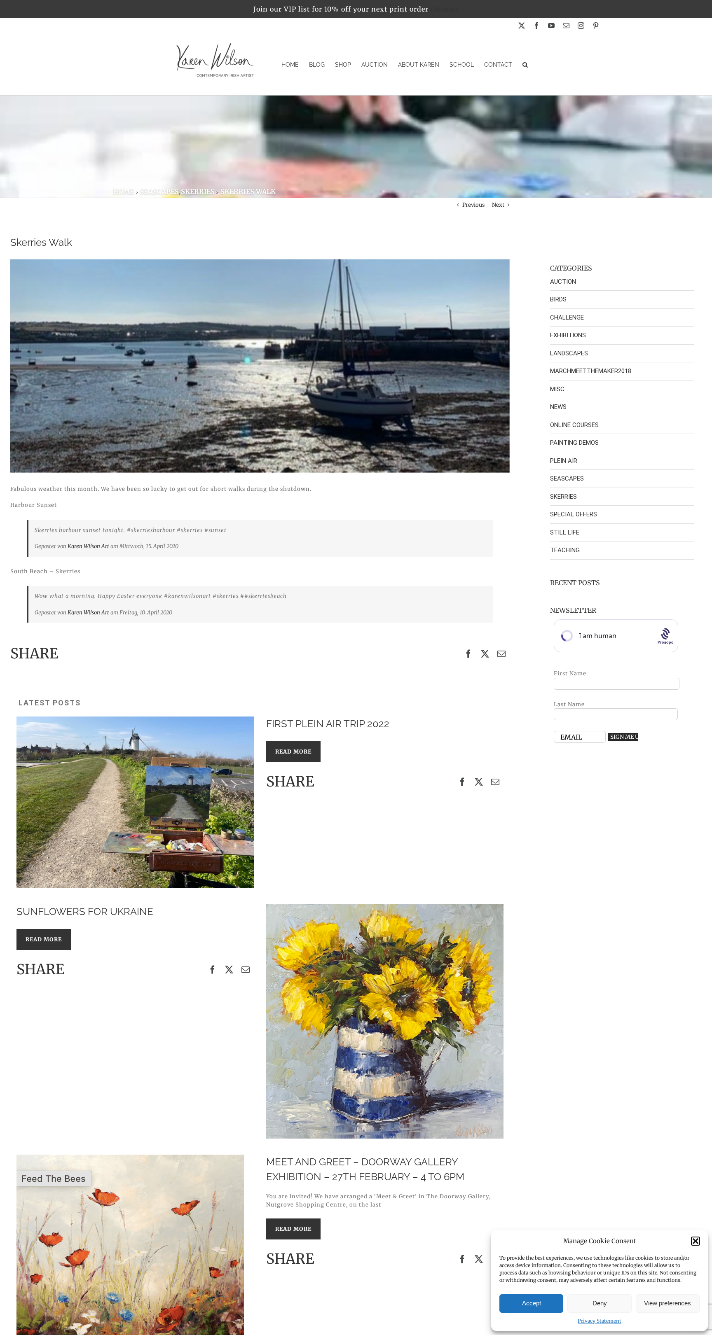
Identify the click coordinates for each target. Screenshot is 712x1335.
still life (564, 532)
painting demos (574, 442)
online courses (574, 425)
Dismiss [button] (445, 9)
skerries (563, 496)
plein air (563, 460)
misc (557, 389)
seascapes (567, 478)
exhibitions (568, 335)
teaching (565, 550)
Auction (563, 281)
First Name (570, 673)
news (558, 407)
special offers (573, 514)
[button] (695, 1241)
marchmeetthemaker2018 (590, 371)
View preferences (667, 1303)
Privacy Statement (599, 1321)
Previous (473, 204)
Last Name (569, 704)
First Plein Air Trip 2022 (327, 724)
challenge (567, 317)
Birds (558, 299)
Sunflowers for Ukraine (84, 911)
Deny (600, 1303)
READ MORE (293, 751)
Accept (531, 1303)
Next (498, 204)
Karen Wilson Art (88, 546)
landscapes (569, 353)
